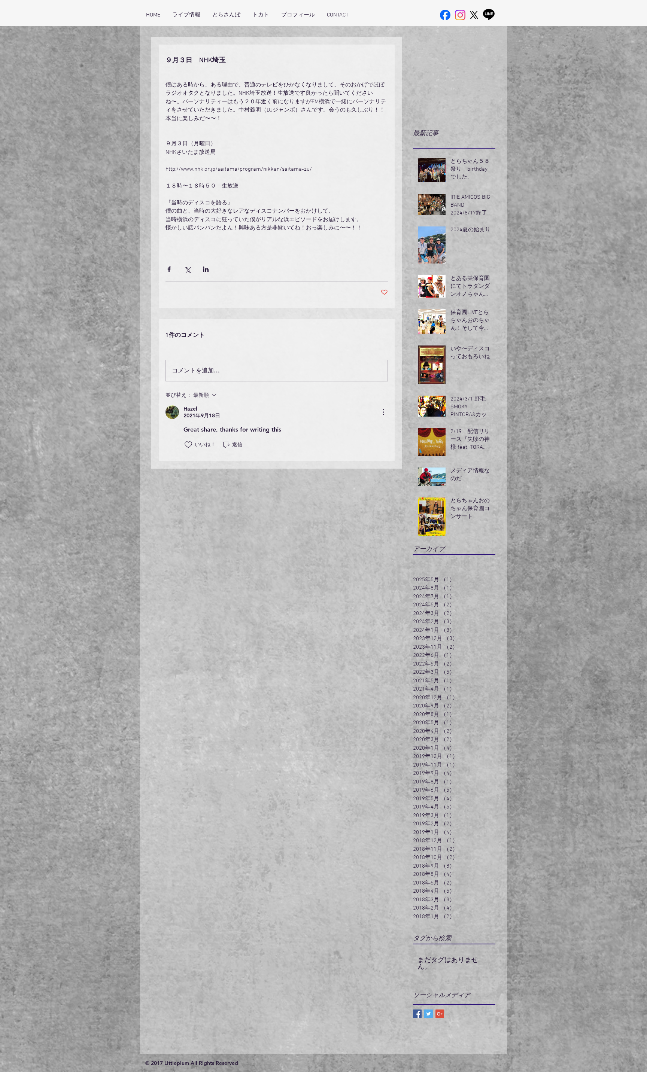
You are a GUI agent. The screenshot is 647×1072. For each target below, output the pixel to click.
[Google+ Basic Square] (439, 1013)
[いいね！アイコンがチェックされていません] (188, 444)
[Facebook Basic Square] (417, 1013)
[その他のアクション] (383, 412)
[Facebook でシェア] (169, 269)
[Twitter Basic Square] (428, 1013)
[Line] (489, 14)
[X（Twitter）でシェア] (187, 269)
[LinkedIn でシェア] (205, 269)
